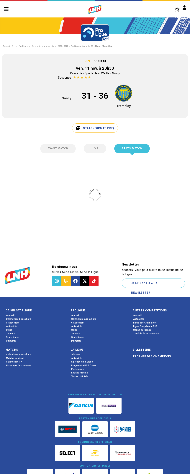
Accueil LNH (9, 46)
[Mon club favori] (177, 9)
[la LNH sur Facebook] (75, 281)
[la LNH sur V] (84, 281)
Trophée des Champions (152, 356)
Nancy (66, 98)
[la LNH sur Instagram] (56, 281)
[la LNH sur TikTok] (94, 281)
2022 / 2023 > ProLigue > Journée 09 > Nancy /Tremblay (85, 46)
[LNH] (94, 9)
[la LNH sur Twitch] (66, 281)
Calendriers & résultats (43, 46)
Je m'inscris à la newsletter (144, 285)
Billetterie (142, 349)
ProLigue (23, 46)
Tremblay (123, 106)
